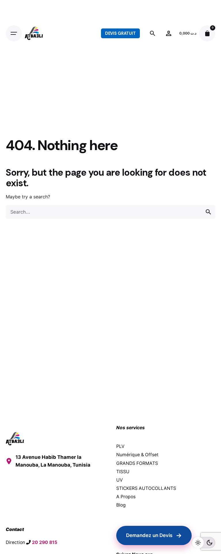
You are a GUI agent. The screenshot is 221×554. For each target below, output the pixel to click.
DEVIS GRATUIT (120, 33)
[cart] (207, 33)
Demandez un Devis (154, 535)
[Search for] (110, 212)
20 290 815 (44, 542)
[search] (208, 212)
